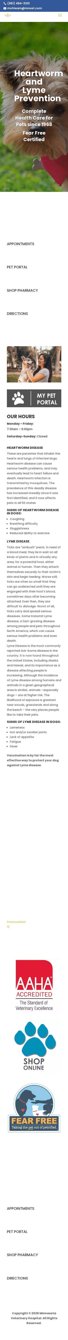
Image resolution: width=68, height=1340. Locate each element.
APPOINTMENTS (20, 243)
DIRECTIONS (17, 313)
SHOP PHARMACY (22, 290)
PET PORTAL (17, 267)
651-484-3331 (34, 222)
